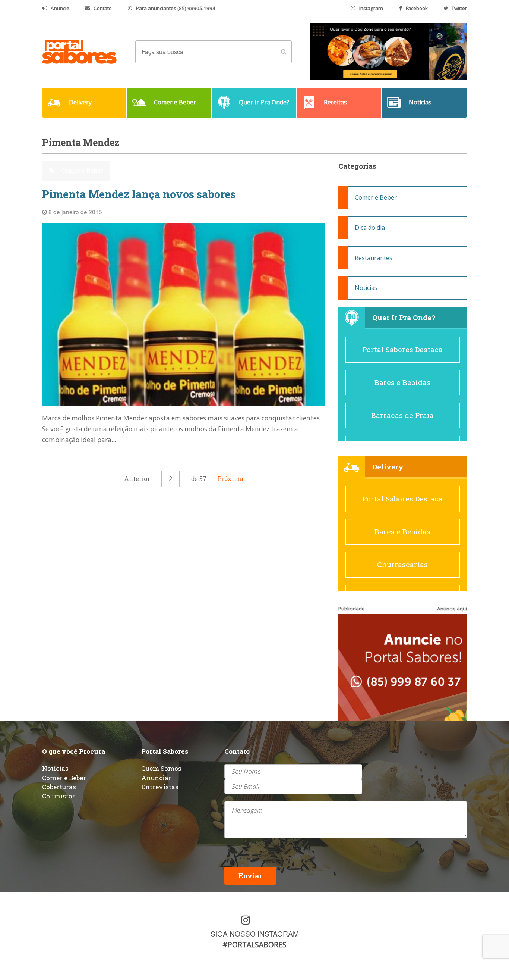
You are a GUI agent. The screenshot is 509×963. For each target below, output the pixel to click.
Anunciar (156, 777)
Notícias (366, 288)
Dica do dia (370, 227)
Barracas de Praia (402, 415)
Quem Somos (161, 768)
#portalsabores (254, 944)
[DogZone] (388, 51)
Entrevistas (159, 786)
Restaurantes (373, 258)
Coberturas (59, 786)
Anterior (137, 478)
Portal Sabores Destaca (402, 349)
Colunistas (59, 796)
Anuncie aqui (452, 608)
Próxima (230, 478)
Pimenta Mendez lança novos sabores (138, 194)
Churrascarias (402, 564)
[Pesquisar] (283, 52)
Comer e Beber (81, 170)
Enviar (250, 875)
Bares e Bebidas (402, 382)
